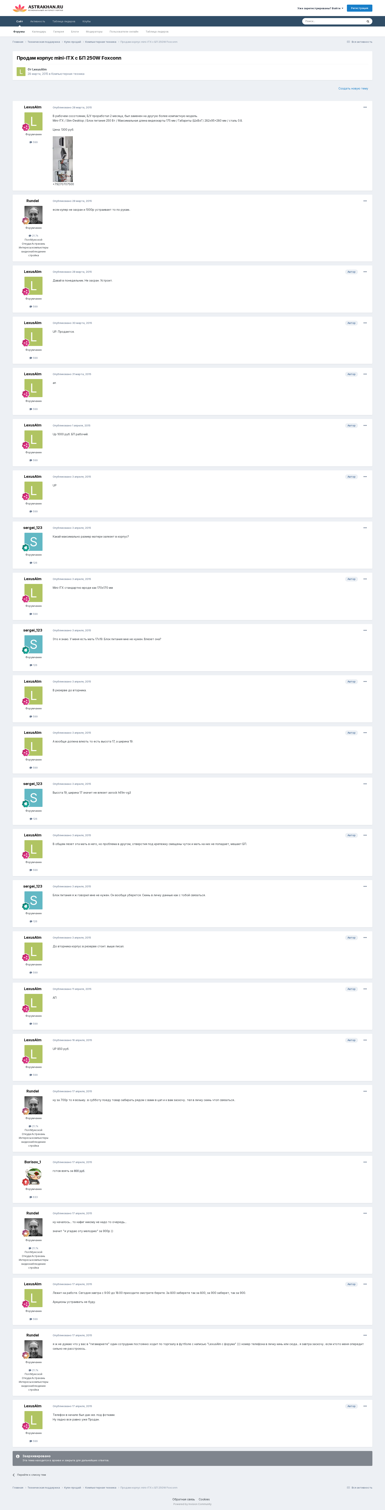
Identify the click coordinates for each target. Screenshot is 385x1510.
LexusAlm (39, 69)
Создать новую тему (353, 88)
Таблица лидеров (157, 31)
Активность (37, 21)
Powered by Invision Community (192, 1504)
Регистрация (359, 8)
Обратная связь (183, 1499)
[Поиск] (368, 21)
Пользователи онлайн (124, 31)
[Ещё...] (365, 107)
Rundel (32, 201)
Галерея (58, 31)
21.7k (34, 235)
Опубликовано (72, 107)
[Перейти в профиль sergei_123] (33, 542)
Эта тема (353, 21)
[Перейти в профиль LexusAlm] (21, 71)
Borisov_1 (32, 1162)
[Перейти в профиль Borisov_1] (33, 1176)
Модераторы (94, 31)
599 (35, 142)
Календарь (39, 31)
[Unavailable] (63, 141)
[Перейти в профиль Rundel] (33, 215)
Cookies (204, 1499)
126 (34, 562)
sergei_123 (32, 528)
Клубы (87, 21)
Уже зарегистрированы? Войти (319, 8)
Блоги (75, 31)
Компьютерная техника (67, 73)
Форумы (19, 31)
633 (35, 1197)
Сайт (19, 21)
